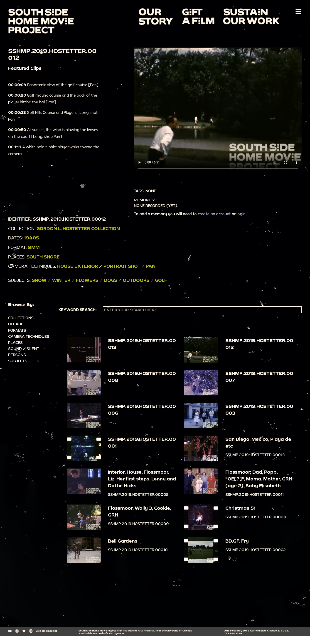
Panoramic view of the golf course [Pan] (53, 85)
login (241, 214)
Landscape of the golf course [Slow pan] (51, 164)
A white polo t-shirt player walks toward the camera (53, 150)
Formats (17, 330)
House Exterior (77, 266)
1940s (31, 237)
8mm (33, 247)
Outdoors (136, 280)
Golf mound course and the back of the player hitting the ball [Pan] (52, 98)
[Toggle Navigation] (297, 11)
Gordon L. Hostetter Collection (78, 228)
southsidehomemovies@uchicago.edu (101, 633)
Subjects (17, 361)
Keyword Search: (77, 310)
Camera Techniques (28, 336)
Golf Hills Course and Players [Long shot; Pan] (53, 115)
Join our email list (46, 630)
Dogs (110, 280)
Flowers (87, 280)
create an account (214, 214)
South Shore (43, 256)
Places (15, 342)
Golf (161, 280)
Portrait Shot (121, 266)
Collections (21, 318)
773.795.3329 (233, 633)
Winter (61, 280)
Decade (15, 324)
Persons (17, 355)
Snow (39, 280)
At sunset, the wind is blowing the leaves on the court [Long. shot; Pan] (53, 133)
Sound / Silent (23, 348)
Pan (150, 266)
